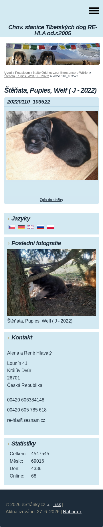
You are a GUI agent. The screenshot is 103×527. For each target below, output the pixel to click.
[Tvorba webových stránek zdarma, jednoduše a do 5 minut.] (48, 505)
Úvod (8, 72)
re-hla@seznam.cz (26, 420)
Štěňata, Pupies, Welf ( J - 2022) (26, 76)
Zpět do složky (51, 200)
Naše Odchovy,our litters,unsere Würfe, (61, 72)
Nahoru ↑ (72, 511)
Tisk (57, 504)
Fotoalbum (22, 72)
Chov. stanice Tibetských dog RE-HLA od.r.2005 (52, 30)
